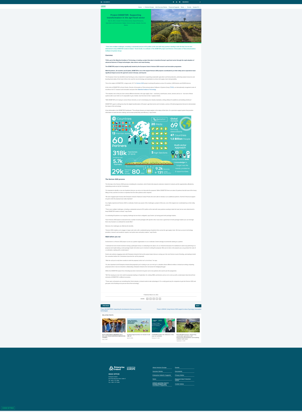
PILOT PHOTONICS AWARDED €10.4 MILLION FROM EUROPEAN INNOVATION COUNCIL (113, 336)
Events (189, 7)
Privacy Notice (179, 375)
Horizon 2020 (140, 83)
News (182, 7)
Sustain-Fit (196, 7)
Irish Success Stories (161, 7)
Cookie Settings (8, 408)
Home (140, 7)
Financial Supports (174, 7)
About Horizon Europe (159, 367)
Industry (138, 23)
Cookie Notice (179, 384)
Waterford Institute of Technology (147, 89)
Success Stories (158, 371)
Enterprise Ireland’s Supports (162, 375)
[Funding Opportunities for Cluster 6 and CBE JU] (138, 325)
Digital (124, 23)
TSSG (172, 87)
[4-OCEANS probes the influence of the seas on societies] (163, 325)
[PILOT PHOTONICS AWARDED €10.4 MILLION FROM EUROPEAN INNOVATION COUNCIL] (113, 325)
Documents (178, 371)
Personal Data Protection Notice (183, 379)
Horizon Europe (149, 7)
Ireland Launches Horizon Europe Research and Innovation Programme (161, 384)
